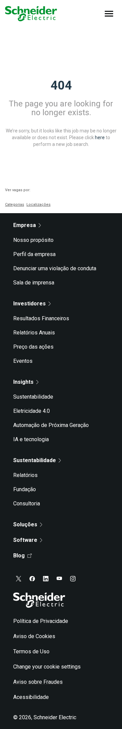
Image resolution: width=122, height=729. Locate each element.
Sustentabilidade (33, 397)
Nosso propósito (33, 240)
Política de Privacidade (40, 621)
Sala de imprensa (33, 282)
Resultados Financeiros (41, 318)
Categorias (14, 204)
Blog (19, 555)
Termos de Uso (31, 651)
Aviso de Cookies (34, 636)
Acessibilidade (31, 697)
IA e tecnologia (31, 439)
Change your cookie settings (47, 666)
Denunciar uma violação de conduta (54, 268)
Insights (23, 382)
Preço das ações (33, 347)
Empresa (24, 225)
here (100, 137)
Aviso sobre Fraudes (38, 682)
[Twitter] (18, 578)
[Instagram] (72, 578)
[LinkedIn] (45, 578)
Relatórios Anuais (34, 332)
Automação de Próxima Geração (51, 425)
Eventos (23, 361)
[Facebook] (32, 578)
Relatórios (25, 475)
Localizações (38, 204)
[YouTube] (59, 578)
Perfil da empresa (34, 254)
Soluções (25, 524)
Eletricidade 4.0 (31, 411)
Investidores (29, 303)
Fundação (24, 489)
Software (25, 540)
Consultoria (26, 503)
